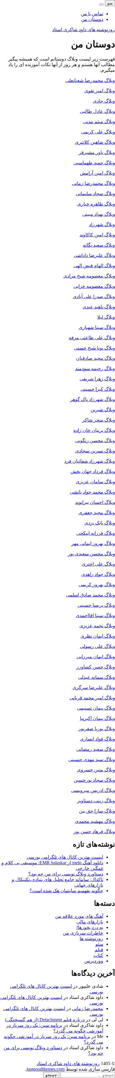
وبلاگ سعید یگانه (99, 245)
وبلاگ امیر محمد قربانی (92, 697)
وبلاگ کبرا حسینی (97, 389)
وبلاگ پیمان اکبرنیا (97, 718)
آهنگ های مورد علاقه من (79, 916)
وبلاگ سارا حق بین (97, 810)
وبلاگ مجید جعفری (96, 512)
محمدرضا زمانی (87, 1008)
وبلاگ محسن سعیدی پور (91, 553)
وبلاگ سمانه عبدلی (96, 677)
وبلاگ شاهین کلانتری (95, 142)
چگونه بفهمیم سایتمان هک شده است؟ (66, 890)
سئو (99, 944)
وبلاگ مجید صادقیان (95, 358)
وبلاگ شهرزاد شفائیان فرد (89, 461)
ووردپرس (93, 960)
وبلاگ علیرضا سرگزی (94, 687)
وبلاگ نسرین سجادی (95, 450)
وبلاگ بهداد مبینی (98, 214)
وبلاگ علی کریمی (98, 131)
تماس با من (92, 13)
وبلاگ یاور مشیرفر (97, 152)
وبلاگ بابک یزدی (99, 522)
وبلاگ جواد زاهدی (98, 574)
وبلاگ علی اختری (98, 563)
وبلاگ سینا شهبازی (97, 327)
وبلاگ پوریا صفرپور (96, 728)
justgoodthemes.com (46, 1069)
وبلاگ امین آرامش (97, 173)
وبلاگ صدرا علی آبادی (94, 296)
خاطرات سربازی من (83, 932)
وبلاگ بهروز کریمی (97, 584)
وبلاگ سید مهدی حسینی (91, 759)
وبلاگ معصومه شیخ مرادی (89, 275)
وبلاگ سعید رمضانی (95, 749)
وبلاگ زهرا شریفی (97, 378)
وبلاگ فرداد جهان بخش (92, 471)
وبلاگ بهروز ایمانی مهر (93, 543)
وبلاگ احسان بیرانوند (95, 502)
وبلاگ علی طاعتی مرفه (92, 337)
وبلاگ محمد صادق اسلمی (90, 594)
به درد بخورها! (89, 927)
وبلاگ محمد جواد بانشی (92, 491)
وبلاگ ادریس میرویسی (93, 790)
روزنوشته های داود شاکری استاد (83, 29)
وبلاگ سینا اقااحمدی (95, 615)
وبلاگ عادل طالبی (97, 111)
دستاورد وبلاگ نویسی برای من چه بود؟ (65, 873)
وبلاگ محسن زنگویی (95, 440)
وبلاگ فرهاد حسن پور (94, 831)
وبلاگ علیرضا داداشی (94, 255)
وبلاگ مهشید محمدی (95, 821)
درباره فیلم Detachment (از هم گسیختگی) (45, 1019)
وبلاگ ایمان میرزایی (96, 656)
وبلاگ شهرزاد (102, 224)
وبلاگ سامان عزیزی (95, 481)
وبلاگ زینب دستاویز (96, 800)
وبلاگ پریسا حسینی (96, 605)
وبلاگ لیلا (106, 317)
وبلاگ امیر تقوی (99, 90)
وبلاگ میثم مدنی (99, 121)
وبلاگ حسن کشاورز (95, 666)
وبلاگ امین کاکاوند (97, 234)
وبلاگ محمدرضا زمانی (93, 183)
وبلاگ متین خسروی (96, 769)
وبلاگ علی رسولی (97, 646)
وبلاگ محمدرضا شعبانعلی (90, 80)
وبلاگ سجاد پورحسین (94, 780)
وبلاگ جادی (104, 100)
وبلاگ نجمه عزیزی (97, 625)
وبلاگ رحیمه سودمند (95, 368)
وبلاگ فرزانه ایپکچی (95, 533)
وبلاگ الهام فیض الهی (94, 265)
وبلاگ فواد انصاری (97, 738)
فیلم (99, 949)
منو (110, 3)
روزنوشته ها (91, 938)
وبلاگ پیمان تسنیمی (96, 708)
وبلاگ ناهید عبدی (99, 306)
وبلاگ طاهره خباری (96, 203)
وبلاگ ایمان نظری (97, 636)
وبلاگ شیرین (103, 409)
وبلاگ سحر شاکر (98, 419)
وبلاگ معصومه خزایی (94, 286)
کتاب (98, 955)
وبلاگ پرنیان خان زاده (94, 430)
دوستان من (92, 19)
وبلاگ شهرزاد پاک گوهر (92, 399)
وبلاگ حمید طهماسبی (94, 162)
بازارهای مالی (89, 921)
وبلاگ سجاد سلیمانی (95, 193)
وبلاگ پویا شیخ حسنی (94, 347)
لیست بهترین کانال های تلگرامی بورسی (65, 857)
